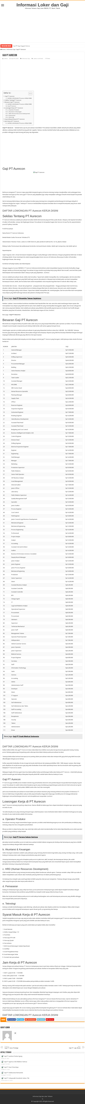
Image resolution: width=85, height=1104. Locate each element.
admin (6, 58)
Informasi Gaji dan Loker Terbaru (42, 1096)
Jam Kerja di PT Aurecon (12, 121)
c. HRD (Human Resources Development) (19, 113)
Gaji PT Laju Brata (74, 1047)
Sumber (46, 272)
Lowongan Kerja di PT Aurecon (14, 108)
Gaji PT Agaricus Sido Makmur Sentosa (15, 1061)
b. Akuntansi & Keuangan (15, 111)
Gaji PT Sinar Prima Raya (11, 1067)
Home (3, 49)
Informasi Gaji (11, 49)
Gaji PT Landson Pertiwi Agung (13, 1056)
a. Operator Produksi (13, 110)
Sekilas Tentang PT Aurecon (13, 100)
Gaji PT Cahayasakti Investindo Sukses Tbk (16, 1078)
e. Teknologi (11, 117)
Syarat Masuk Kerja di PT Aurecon (14, 119)
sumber (49, 796)
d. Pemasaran (11, 115)
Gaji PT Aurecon (9, 96)
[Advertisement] (42, 25)
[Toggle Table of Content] (29, 93)
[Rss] (42, 1099)
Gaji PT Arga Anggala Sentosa (21, 46)
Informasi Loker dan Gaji (42, 4)
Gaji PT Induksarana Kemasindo (13, 1072)
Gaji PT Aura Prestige (11, 1047)
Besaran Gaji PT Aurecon (12, 102)
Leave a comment (38, 58)
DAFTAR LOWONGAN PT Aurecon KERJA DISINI (20, 98)
